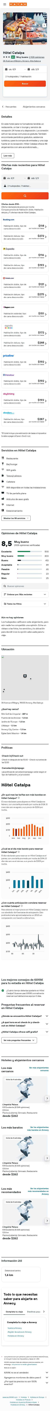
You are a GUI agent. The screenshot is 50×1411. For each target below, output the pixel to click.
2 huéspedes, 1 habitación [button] (18, 76)
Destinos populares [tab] (36, 1311)
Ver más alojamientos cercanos (39, 1069)
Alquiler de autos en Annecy (20, 1332)
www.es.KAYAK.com (10, 1397)
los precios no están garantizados (24, 1364)
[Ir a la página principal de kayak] (18, 4)
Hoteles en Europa (37, 1397)
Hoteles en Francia (23, 1400)
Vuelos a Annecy (15, 1328)
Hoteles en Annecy (16, 1336)
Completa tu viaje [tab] (14, 1311)
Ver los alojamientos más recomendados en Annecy (38, 1191)
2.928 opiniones (36, 57)
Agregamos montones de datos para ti (22, 1377)
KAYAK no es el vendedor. (16, 1372)
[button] (5, 4)
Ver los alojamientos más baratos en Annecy (38, 1128)
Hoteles (24, 1397)
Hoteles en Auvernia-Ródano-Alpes (23, 1402)
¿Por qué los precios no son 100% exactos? (20, 1383)
